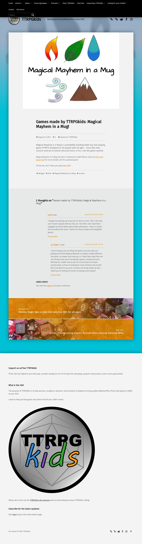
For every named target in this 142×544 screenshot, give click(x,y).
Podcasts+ (54, 3)
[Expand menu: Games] (31, 3)
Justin (50, 215)
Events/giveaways (40, 3)
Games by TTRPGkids (68, 137)
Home (11, 3)
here (15, 514)
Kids (49, 173)
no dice (82, 173)
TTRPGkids (31, 19)
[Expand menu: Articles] (22, 3)
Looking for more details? (116, 3)
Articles (18, 3)
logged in (50, 286)
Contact (11, 10)
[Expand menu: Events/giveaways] (48, 3)
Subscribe (80, 3)
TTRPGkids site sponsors (40, 500)
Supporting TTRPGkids (95, 3)
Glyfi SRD (66, 166)
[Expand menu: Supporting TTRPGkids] (104, 3)
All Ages (41, 173)
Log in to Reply (52, 236)
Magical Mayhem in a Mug (65, 173)
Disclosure (20, 10)
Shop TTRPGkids (68, 3)
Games (27, 3)
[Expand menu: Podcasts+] (59, 3)
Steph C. (56, 245)
